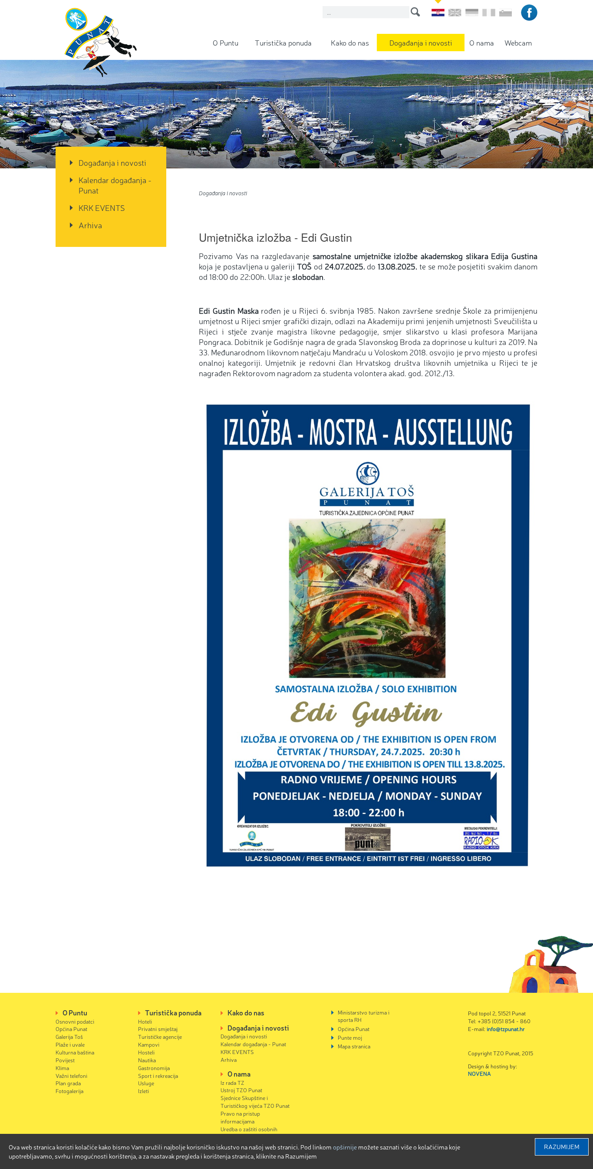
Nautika (147, 1060)
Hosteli (146, 1052)
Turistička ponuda (283, 42)
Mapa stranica (354, 1046)
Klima (62, 1067)
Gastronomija (154, 1067)
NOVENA (479, 1073)
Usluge (146, 1083)
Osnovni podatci (75, 1021)
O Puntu (225, 42)
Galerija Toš (69, 1036)
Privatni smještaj (158, 1028)
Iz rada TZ (232, 1082)
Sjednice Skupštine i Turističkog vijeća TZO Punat (255, 1101)
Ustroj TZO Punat (241, 1089)
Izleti (143, 1090)
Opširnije (345, 1147)
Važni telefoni (71, 1075)
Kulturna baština (75, 1052)
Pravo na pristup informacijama (240, 1117)
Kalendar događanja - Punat (115, 184)
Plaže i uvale (70, 1044)
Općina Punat (71, 1028)
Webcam (518, 42)
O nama (481, 42)
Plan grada (68, 1083)
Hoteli (145, 1021)
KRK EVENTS (102, 207)
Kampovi (148, 1044)
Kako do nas (350, 42)
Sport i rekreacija (158, 1075)
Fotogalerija (69, 1090)
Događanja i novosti (420, 42)
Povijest (65, 1060)
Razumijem (562, 1146)
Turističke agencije (160, 1036)
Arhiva (90, 225)
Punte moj (350, 1037)
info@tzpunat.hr (506, 1028)
